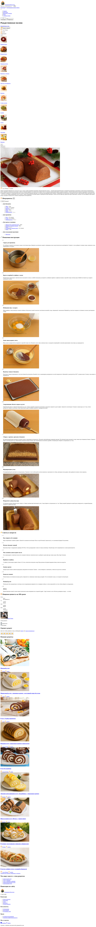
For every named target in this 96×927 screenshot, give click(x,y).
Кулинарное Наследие (9, 892)
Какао (7, 211)
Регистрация (6, 910)
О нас (4, 901)
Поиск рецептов (6, 899)
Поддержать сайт (7, 911)
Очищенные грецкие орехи (12, 228)
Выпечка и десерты (7, 13)
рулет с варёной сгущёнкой (9, 881)
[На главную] (2, 892)
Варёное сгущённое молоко (12, 225)
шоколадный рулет (7, 878)
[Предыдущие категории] (2, 35)
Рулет (4, 14)
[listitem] (48, 655)
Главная (5, 11)
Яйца (7, 206)
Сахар (7, 207)
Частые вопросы (6, 904)
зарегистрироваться (30, 630)
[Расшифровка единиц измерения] (14, 198)
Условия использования (8, 916)
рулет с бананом (6, 880)
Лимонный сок (9, 219)
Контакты (5, 902)
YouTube (4, 923)
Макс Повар (10, 618)
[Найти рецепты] (15, 6)
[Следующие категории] (2, 145)
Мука (7, 209)
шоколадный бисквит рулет (9, 882)
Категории (3, 7)
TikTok (9, 923)
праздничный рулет (7, 883)
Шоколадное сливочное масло (12, 224)
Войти (18, 7)
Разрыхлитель (9, 212)
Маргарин (8, 234)
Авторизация (6, 909)
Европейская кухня (5, 26)
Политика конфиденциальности (10, 917)
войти (22, 630)
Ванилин (8, 208)
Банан (7, 229)
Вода (7, 217)
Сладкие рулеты (6, 15)
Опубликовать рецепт (11, 7)
